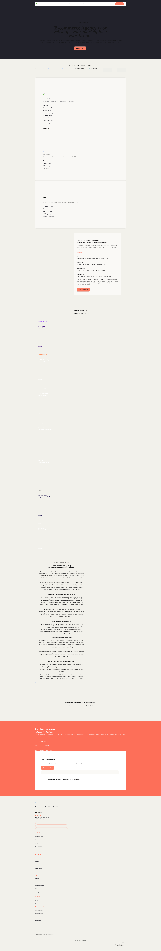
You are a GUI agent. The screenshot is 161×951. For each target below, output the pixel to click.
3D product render (38, 843)
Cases (36, 903)
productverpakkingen (55, 667)
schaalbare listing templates (48, 599)
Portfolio (36, 900)
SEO (68, 575)
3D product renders (66, 629)
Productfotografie (38, 850)
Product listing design (39, 836)
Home (36, 858)
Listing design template (39, 839)
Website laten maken (39, 910)
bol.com (55, 616)
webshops (64, 575)
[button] (80, 48)
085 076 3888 (38, 812)
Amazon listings (57, 575)
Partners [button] (122, 942)
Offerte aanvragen (38, 868)
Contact (36, 865)
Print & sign (37, 892)
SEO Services (37, 917)
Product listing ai (47, 107)
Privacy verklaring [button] (120, 945)
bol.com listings (48, 575)
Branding (37, 878)
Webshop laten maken (39, 913)
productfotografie (75, 629)
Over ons (37, 861)
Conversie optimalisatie (39, 885)
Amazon (59, 616)
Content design (38, 881)
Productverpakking (38, 846)
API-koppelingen (54, 647)
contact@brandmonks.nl (42, 810)
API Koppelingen (38, 920)
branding (41, 575)
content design (66, 667)
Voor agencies (37, 871)
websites (74, 667)
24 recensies (76, 779)
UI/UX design (37, 888)
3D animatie (46, 118)
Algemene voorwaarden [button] (119, 944)
